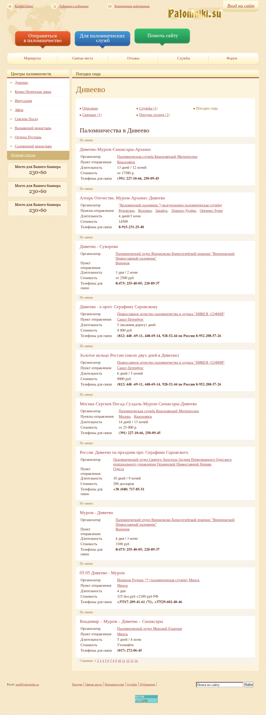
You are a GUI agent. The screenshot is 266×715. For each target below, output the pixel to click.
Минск (122, 585)
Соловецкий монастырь (33, 146)
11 (123, 660)
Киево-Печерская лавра (33, 91)
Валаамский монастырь (33, 127)
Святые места (93, 684)
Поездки (77, 684)
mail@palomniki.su (27, 684)
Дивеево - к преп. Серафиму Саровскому (119, 306)
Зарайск (161, 210)
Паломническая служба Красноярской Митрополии (157, 156)
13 (132, 660)
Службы (132, 684)
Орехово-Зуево (211, 210)
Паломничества (114, 684)
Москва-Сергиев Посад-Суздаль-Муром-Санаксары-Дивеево (138, 404)
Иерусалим (23, 100)
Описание (90, 108)
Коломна (145, 210)
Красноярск (126, 161)
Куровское (127, 210)
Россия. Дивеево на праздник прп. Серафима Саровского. (134, 452)
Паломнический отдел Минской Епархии (149, 628)
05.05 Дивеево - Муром (102, 573)
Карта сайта (24, 6)
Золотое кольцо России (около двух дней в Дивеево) (129, 355)
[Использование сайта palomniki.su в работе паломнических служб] (102, 47)
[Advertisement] (33, 245)
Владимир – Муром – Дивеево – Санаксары (121, 621)
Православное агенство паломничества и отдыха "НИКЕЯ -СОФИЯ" (171, 313)
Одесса (118, 468)
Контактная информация (132, 6)
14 (136, 660)
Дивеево (21, 82)
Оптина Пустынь (28, 136)
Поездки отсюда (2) (154, 114)
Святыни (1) (92, 114)
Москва (124, 416)
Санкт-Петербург (130, 319)
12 (127, 660)
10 (119, 660)
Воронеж (123, 262)
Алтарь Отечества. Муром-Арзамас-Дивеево (122, 198)
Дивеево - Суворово (99, 246)
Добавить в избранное (74, 6)
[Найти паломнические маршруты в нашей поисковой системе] (43, 47)
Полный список (23, 154)
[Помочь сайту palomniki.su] (162, 44)
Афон (19, 109)
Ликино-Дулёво (183, 210)
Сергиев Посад (26, 118)
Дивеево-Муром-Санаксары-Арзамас (115, 149)
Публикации (147, 684)
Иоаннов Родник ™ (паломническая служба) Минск (158, 579)
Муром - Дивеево (96, 512)
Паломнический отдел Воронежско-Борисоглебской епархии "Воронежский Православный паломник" (175, 256)
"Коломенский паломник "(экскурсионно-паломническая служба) (170, 205)
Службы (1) (148, 108)
